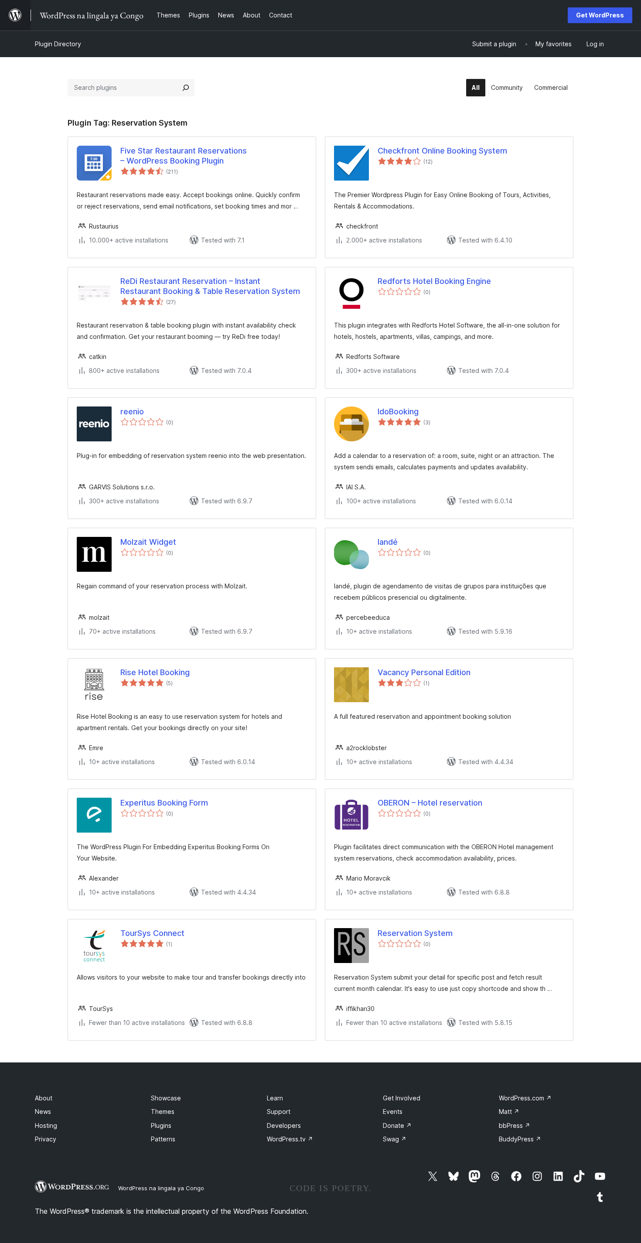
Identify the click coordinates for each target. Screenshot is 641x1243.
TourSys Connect (152, 933)
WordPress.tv (290, 1139)
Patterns (163, 1139)
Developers (284, 1125)
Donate (397, 1125)
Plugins (161, 1125)
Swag (394, 1139)
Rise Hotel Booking (155, 672)
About (43, 1098)
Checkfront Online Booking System (442, 150)
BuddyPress (520, 1139)
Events (392, 1111)
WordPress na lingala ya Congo (161, 1188)
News (43, 1111)
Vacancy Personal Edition (424, 672)
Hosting (46, 1125)
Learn (275, 1098)
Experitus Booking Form (164, 802)
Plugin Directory (58, 44)
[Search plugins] (185, 87)
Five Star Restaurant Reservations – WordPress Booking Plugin (183, 155)
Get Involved (401, 1098)
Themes (162, 1111)
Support (278, 1111)
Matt (509, 1111)
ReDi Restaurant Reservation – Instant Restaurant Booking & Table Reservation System (210, 286)
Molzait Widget (148, 541)
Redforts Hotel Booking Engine (434, 281)
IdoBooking (398, 411)
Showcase (166, 1098)
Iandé (388, 541)
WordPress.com (525, 1098)
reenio (132, 411)
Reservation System (415, 933)
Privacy (45, 1139)
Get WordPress (600, 15)
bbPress (514, 1125)
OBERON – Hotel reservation (430, 802)
